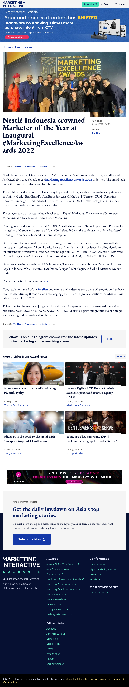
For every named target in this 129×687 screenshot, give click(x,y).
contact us (52, 638)
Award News (23, 47)
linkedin (43, 166)
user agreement (55, 663)
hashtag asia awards (57, 614)
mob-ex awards (56, 599)
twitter (17, 166)
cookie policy (53, 643)
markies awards (56, 594)
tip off (49, 658)
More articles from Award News (62, 356)
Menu (121, 4)
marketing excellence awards (62, 589)
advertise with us (55, 633)
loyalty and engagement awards (63, 579)
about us (51, 628)
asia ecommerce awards (59, 569)
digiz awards (54, 574)
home (7, 47)
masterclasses (99, 592)
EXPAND (95, 574)
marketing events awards (60, 584)
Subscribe (91, 5)
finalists (43, 289)
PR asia (95, 579)
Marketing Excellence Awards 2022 (68, 179)
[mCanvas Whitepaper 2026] (64, 25)
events (49, 648)
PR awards (53, 604)
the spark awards (57, 609)
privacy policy (53, 653)
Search (107, 4)
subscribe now (34, 540)
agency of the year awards (61, 564)
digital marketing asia (101, 569)
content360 (97, 564)
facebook (30, 166)
